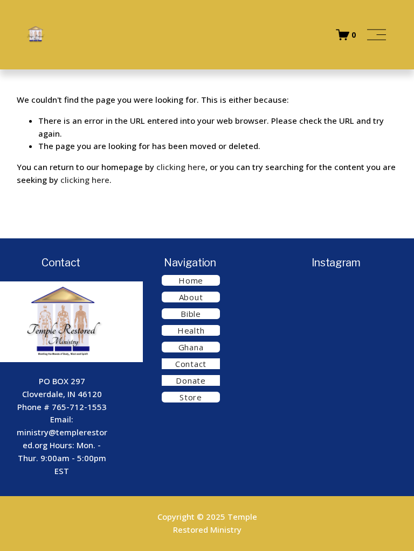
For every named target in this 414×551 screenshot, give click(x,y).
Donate (190, 380)
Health (190, 330)
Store (191, 397)
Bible (191, 313)
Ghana (191, 347)
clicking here (180, 166)
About (191, 297)
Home (190, 280)
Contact (190, 363)
